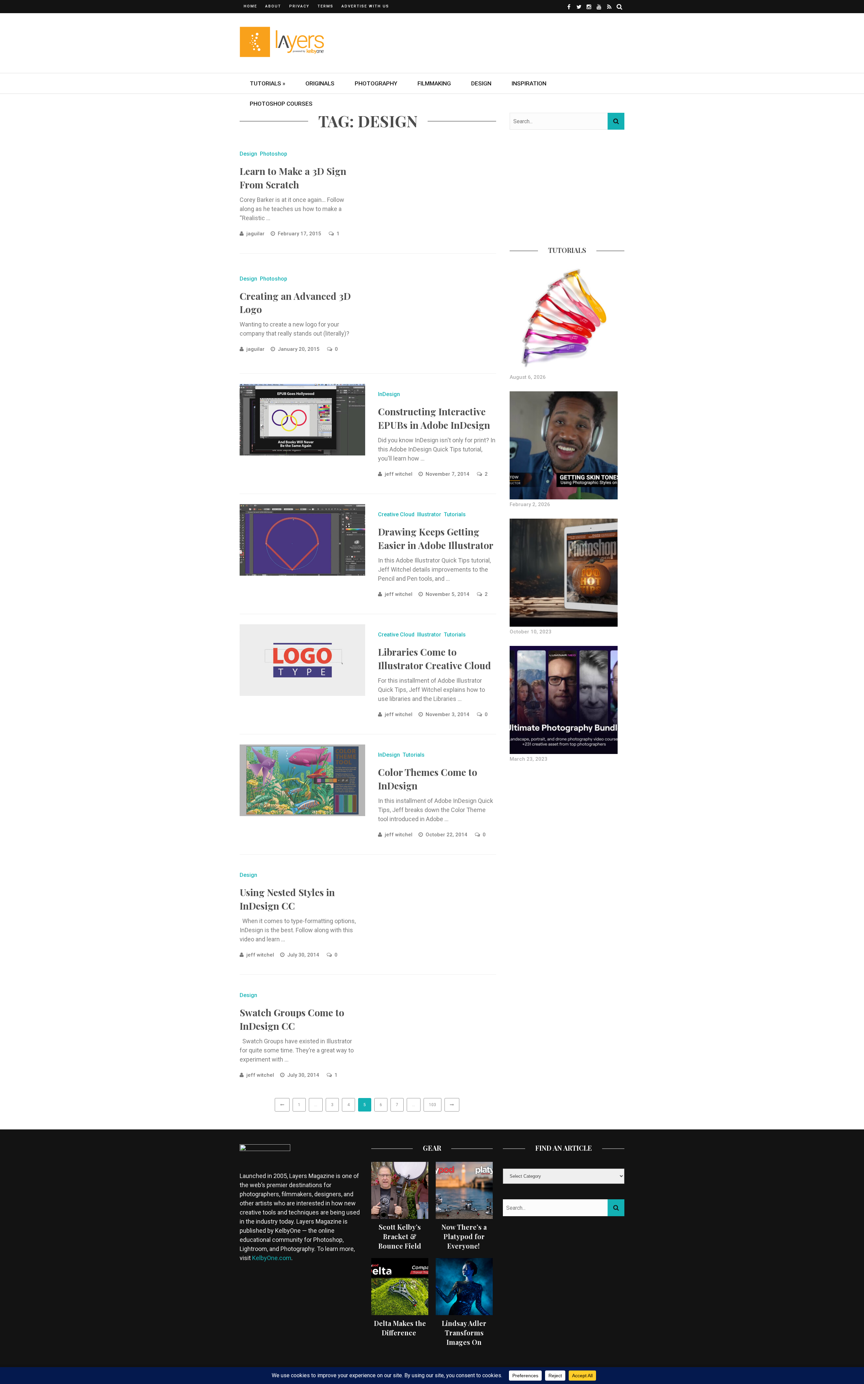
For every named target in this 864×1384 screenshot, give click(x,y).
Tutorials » (267, 83)
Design (481, 83)
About (273, 6)
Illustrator (429, 514)
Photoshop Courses (281, 103)
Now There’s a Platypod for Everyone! (464, 1236)
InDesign (389, 394)
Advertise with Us (365, 6)
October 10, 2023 (530, 632)
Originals (319, 83)
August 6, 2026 (528, 377)
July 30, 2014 (304, 955)
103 (432, 1104)
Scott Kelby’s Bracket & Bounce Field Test (399, 1241)
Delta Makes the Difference (400, 1327)
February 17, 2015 (300, 234)
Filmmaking (434, 83)
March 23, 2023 (528, 759)
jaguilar (255, 234)
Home (250, 6)
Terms (325, 6)
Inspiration (529, 83)
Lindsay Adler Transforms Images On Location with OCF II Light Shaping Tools (464, 1346)
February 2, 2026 (530, 504)
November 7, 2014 (448, 474)
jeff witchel (398, 474)
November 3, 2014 (448, 714)
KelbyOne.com (271, 1257)
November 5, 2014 (448, 594)
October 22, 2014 (447, 835)
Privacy (299, 6)
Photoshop (273, 154)
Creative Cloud (396, 514)
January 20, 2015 (299, 349)
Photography (376, 83)
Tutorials (455, 514)
